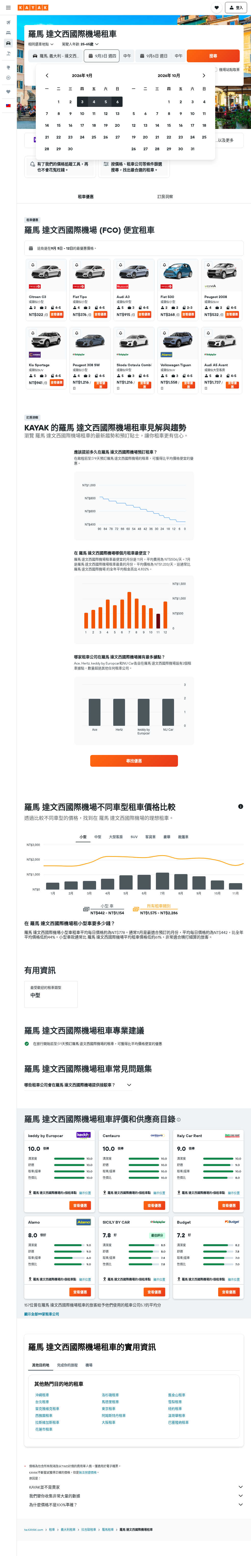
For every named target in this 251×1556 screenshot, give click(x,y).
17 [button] (82, 125)
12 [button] (106, 113)
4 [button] (94, 101)
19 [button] (106, 125)
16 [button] (70, 125)
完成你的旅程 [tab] (67, 1365)
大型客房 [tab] (116, 837)
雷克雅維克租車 (47, 1408)
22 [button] (58, 137)
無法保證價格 (88, 1472)
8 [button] (59, 113)
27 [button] (117, 137)
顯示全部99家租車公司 (41, 1314)
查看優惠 (57, 314)
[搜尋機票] (8, 22)
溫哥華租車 (176, 1415)
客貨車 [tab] (150, 837)
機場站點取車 (229, 69)
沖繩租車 (42, 1395)
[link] (134, 761)
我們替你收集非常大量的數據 (54, 1495)
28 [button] (47, 148)
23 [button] (70, 137)
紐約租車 (175, 1408)
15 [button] (59, 125)
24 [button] (82, 137)
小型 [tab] (83, 837)
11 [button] (93, 113)
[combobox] (41, 44)
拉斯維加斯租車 (47, 1422)
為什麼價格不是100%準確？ (53, 1504)
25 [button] (94, 137)
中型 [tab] (97, 837)
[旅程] (8, 92)
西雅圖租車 (43, 1415)
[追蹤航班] (8, 78)
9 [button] (70, 113)
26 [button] (105, 137)
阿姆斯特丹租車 (114, 1415)
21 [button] (47, 137)
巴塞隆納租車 (178, 1422)
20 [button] (117, 125)
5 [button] (106, 101)
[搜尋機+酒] (8, 53)
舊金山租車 (176, 1395)
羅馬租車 (108, 1529)
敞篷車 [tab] (183, 837)
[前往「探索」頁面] (8, 67)
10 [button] (82, 113)
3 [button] (82, 101)
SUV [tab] (134, 837)
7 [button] (47, 113)
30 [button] (70, 148)
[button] (8, 7)
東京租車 (108, 1408)
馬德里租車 (110, 1402)
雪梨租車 (175, 1402)
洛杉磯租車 (110, 1395)
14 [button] (47, 125)
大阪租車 (108, 1422)
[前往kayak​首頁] (33, 8)
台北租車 (42, 1402)
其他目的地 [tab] (40, 1365)
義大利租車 (68, 1529)
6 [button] (117, 101)
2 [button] (70, 101)
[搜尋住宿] (8, 33)
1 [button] (58, 101)
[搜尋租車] (8, 43)
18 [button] (94, 125)
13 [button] (117, 113)
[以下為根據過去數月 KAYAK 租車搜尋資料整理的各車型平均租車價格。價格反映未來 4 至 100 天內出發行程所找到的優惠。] (241, 806)
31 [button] (192, 148)
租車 (52, 1529)
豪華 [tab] (166, 837)
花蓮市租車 (43, 1429)
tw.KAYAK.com (33, 1529)
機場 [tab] (89, 1365)
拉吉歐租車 (88, 1529)
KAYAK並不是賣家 (44, 1487)
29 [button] (58, 148)
